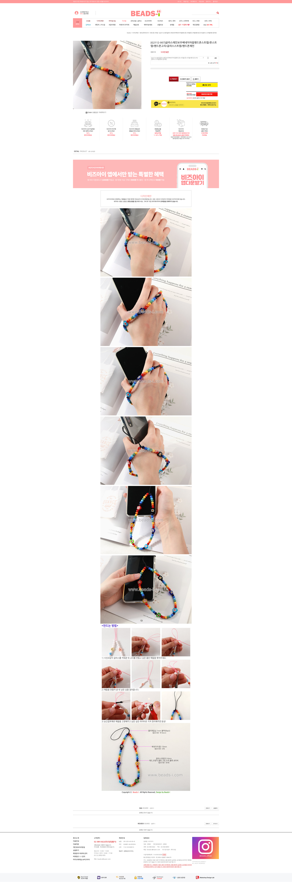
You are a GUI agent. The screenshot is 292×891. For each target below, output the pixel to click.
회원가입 (185, 2)
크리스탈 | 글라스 (136, 21)
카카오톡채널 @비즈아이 (81, 859)
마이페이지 (193, 2)
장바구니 (208, 2)
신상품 (88, 21)
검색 (217, 13)
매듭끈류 (136, 25)
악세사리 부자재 (124, 25)
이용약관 (76, 844)
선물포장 (160, 25)
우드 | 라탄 (195, 21)
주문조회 (201, 2)
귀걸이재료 (112, 25)
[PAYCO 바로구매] (207, 94)
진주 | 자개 (207, 21)
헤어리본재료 (148, 25)
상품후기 (76, 850)
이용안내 (76, 841)
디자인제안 (100, 21)
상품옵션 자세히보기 (97, 112)
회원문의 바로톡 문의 (80, 853)
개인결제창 (196, 25)
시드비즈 (160, 21)
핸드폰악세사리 (144, 33)
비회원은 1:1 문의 (79, 856)
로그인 (179, 2)
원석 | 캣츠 (171, 21)
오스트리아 (148, 21)
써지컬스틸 (112, 21)
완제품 (172, 25)
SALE (207, 25)
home (129, 33)
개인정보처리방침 (79, 847)
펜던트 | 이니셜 (100, 25)
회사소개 (76, 838)
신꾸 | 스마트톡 (184, 21)
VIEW (164, 854)
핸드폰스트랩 (154, 33)
